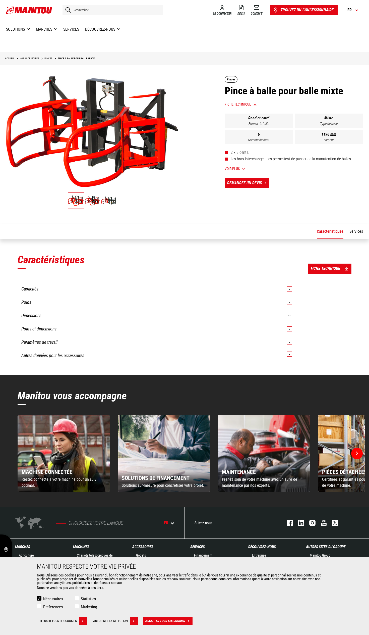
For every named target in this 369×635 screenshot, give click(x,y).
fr (166, 522)
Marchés (22, 547)
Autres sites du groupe (325, 547)
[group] (64, 453)
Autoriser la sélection (110, 621)
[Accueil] (29, 10)
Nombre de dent (258, 140)
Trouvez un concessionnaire (307, 10)
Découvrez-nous (262, 547)
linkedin (298, 523)
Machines (81, 547)
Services (197, 547)
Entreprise (259, 555)
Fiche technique (238, 104)
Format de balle (259, 123)
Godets (141, 555)
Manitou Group (320, 555)
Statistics (88, 599)
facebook (287, 523)
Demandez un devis (244, 182)
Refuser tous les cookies (58, 621)
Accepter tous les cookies (165, 621)
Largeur (329, 140)
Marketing (89, 607)
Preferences (53, 607)
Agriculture (26, 555)
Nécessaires (53, 599)
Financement (203, 555)
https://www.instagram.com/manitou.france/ (310, 523)
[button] (357, 453)
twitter (332, 523)
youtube (321, 523)
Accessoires (142, 547)
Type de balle (329, 123)
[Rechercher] (67, 10)
